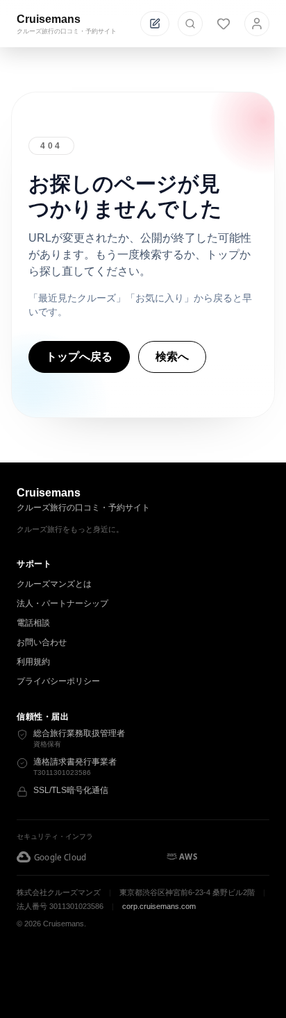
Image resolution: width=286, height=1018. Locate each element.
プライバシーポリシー (58, 681)
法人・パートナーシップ (62, 603)
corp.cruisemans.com (159, 906)
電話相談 (33, 623)
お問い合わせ (42, 642)
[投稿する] (154, 23)
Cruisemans (49, 19)
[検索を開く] (190, 23)
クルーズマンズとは (54, 584)
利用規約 (33, 662)
